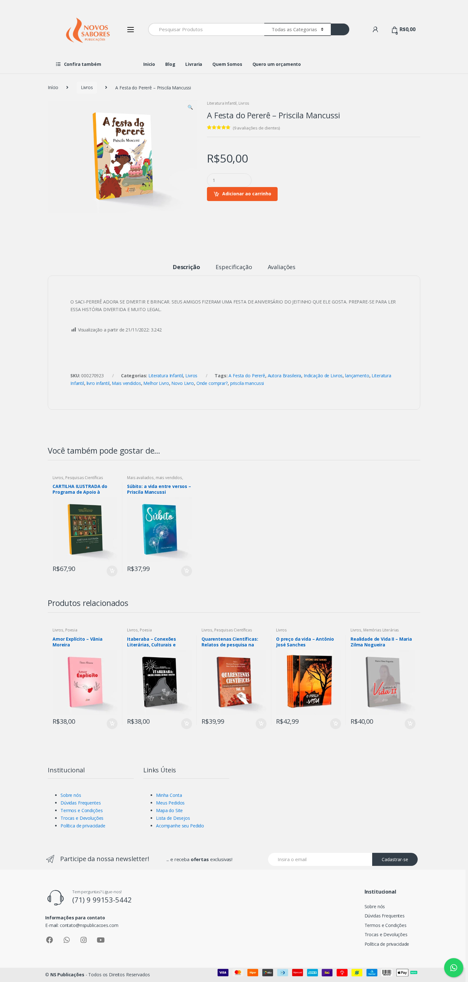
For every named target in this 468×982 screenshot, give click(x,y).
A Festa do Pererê (247, 376)
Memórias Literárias (381, 630)
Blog (170, 64)
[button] (190, 107)
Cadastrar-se (395, 859)
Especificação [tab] (234, 267)
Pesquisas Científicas (84, 477)
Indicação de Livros (323, 376)
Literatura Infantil (222, 103)
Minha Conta (169, 795)
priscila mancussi (247, 383)
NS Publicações (67, 975)
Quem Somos (227, 64)
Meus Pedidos (170, 803)
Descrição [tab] (186, 267)
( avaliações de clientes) (256, 128)
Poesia (71, 630)
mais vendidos (169, 477)
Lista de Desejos (173, 818)
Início (53, 87)
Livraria (193, 64)
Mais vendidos (126, 383)
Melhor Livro (156, 383)
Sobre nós (70, 795)
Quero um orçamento (276, 64)
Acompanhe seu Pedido (180, 826)
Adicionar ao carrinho (246, 194)
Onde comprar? (212, 383)
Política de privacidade (82, 826)
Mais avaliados (140, 477)
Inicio (149, 64)
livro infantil (98, 383)
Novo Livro (182, 383)
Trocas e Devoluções (81, 818)
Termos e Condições (81, 810)
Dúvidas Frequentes (80, 803)
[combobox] (206, 29)
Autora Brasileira (284, 376)
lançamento (357, 376)
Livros (87, 87)
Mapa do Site (169, 810)
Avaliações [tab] (282, 267)
